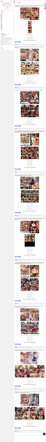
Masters (1, 22)
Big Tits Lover (30, 44)
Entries (2, 48)
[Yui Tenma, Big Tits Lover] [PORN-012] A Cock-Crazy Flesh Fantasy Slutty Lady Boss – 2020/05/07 (29, 90)
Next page (44, 434)
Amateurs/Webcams (3, 33)
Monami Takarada (36, 87)
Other (1, 28)
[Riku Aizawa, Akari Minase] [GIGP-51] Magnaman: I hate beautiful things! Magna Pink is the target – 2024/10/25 (6, 38)
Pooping (1, 24)
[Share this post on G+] (15, 44)
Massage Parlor (37, 259)
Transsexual (2, 26)
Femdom (1, 16)
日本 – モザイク (41, 44)
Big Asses (27, 44)
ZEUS (1, 21)
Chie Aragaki (28, 259)
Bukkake (1, 27)
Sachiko (35, 303)
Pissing (1, 23)
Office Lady (37, 215)
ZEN (1, 20)
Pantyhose (40, 430)
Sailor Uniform (37, 303)
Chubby (33, 44)
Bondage (1, 15)
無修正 (1, 29)
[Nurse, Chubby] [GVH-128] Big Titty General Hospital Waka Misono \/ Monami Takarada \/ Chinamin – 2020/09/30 (30, 47)
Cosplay (39, 388)
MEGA (1, 18)
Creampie (41, 388)
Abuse (1, 14)
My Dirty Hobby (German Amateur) (5, 34)
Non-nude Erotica (33, 215)
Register (1, 47)
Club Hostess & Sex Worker (34, 388)
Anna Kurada (25, 388)
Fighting (1, 17)
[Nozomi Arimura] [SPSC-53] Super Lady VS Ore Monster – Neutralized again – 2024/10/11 (7, 41)
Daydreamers (35, 44)
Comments (2, 49)
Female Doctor (32, 87)
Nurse (39, 87)
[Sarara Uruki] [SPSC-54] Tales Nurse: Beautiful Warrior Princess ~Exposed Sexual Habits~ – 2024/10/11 (6, 39)
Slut (37, 44)
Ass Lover (24, 44)
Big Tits (25, 87)
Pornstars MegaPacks (3, 35)
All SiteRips (2, 30)
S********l (32, 303)
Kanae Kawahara (34, 430)
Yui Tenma (37, 128)
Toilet (1, 25)
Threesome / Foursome (22, 347)
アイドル (1, 13)
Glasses (29, 303)
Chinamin (27, 87)
